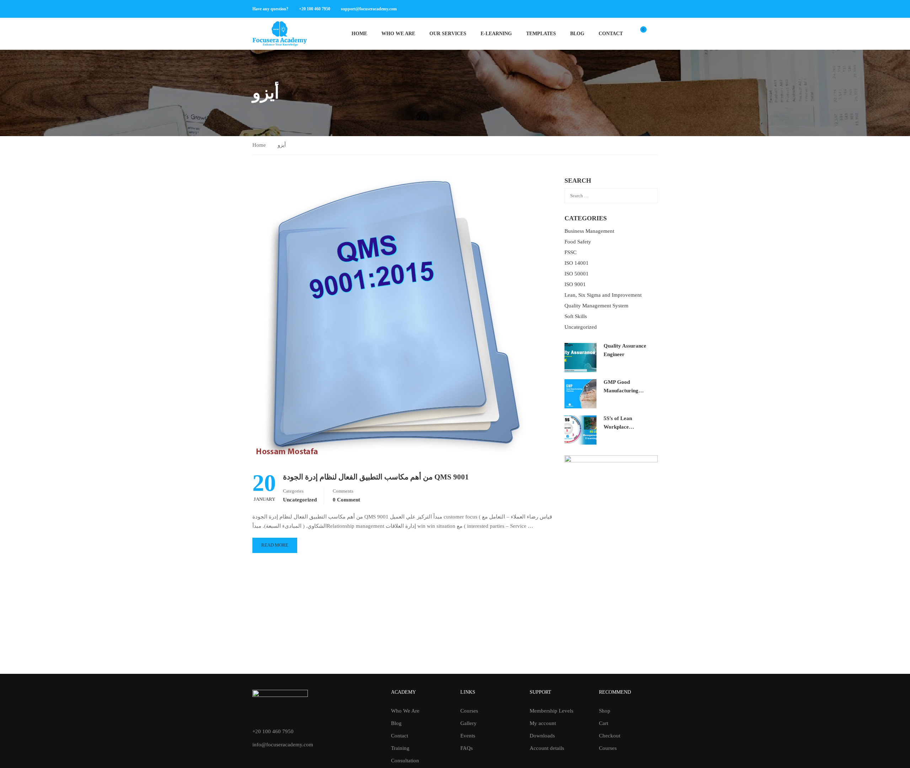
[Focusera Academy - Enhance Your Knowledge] (279, 33)
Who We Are (398, 33)
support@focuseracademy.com (369, 8)
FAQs (466, 748)
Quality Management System (596, 305)
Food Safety (577, 242)
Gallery (468, 723)
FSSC (570, 252)
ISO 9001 (575, 284)
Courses (469, 711)
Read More (274, 545)
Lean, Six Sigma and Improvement (603, 295)
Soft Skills (575, 316)
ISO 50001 (576, 273)
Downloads (542, 736)
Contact (611, 33)
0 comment (346, 500)
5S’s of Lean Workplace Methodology (619, 426)
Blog (577, 33)
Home (359, 33)
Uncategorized (300, 500)
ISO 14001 (576, 263)
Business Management (589, 231)
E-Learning (496, 33)
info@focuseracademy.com (282, 744)
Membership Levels (551, 711)
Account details (547, 748)
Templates (541, 33)
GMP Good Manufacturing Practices (621, 390)
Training (400, 748)
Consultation (405, 760)
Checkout (609, 736)
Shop (604, 711)
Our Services (447, 33)
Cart (603, 723)
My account (543, 723)
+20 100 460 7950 (314, 8)
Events (467, 736)
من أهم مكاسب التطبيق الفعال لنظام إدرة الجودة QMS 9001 (376, 477)
